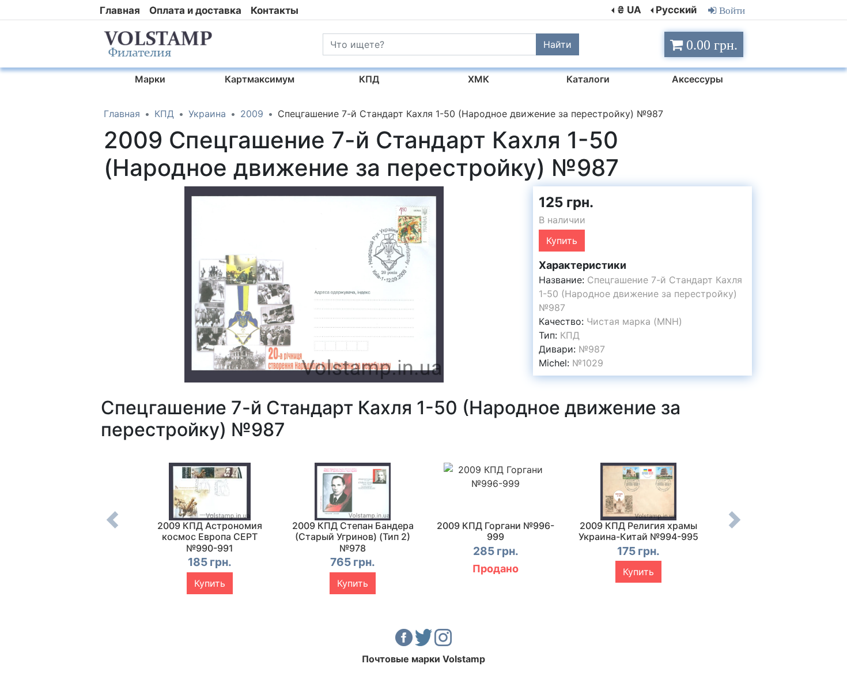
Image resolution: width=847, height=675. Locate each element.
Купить (561, 240)
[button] (514, 196)
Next (734, 528)
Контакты (274, 10)
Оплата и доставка (195, 10)
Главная (120, 10)
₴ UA (629, 10)
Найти (557, 44)
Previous (112, 528)
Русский (676, 10)
